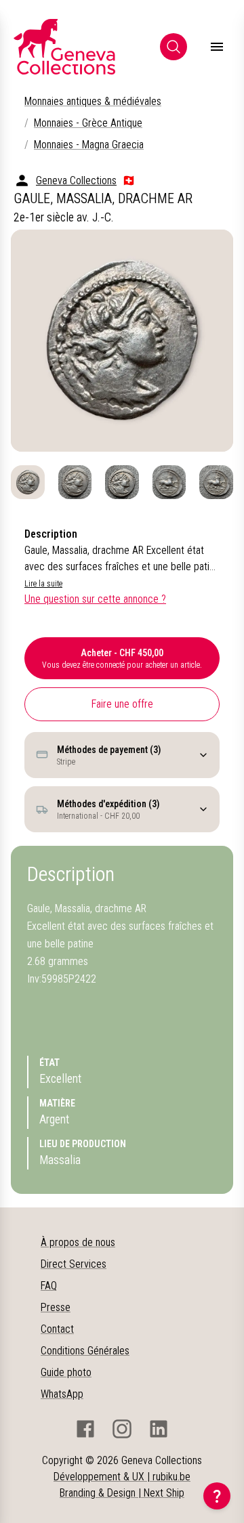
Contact (57, 1329)
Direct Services (73, 1264)
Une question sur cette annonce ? (95, 599)
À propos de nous (78, 1242)
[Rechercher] (173, 46)
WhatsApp (62, 1394)
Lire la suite (43, 583)
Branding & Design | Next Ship (122, 1492)
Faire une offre (122, 704)
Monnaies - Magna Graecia (89, 144)
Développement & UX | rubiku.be (122, 1476)
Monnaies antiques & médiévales (92, 101)
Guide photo (66, 1372)
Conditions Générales (85, 1350)
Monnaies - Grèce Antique (88, 122)
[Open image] (122, 341)
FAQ (49, 1285)
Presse (55, 1307)
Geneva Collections (76, 180)
